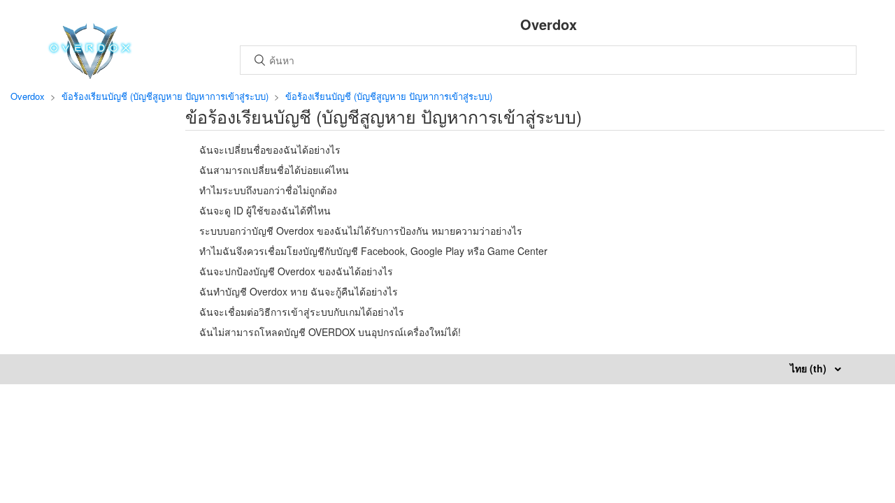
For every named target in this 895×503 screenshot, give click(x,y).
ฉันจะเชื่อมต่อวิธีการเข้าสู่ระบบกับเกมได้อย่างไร (301, 312)
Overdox (27, 96)
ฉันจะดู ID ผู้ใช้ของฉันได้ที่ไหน (265, 210)
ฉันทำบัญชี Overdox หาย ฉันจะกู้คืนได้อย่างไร (298, 291)
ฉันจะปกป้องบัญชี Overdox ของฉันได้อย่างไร (296, 271)
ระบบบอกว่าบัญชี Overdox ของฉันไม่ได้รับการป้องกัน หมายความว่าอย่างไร (360, 231)
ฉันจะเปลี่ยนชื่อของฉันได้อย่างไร (270, 149)
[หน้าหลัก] (89, 75)
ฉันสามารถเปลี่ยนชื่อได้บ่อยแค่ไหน (274, 170)
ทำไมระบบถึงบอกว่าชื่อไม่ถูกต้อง (268, 190)
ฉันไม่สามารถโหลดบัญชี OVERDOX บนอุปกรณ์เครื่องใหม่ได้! (330, 332)
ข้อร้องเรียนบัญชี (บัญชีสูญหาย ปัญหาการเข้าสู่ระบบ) (165, 96)
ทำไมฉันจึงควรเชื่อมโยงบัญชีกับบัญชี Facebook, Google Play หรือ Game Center (373, 251)
